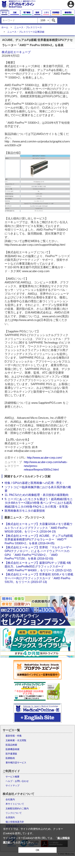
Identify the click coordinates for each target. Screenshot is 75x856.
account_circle (71, 4)
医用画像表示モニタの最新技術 (25, 510)
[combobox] (19, 20)
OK (37, 850)
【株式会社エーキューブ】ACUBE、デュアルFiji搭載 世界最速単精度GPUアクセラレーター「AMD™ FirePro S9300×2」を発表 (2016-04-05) (39, 539)
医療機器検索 (12, 749)
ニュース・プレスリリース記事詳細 (25, 31)
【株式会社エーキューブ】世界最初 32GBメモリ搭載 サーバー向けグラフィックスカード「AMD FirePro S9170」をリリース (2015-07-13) (39, 578)
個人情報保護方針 (15, 821)
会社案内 (10, 799)
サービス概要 (12, 776)
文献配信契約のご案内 (17, 808)
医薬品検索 (11, 744)
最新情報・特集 (14, 735)
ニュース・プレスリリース (28, 27)
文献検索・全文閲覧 (16, 740)
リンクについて (14, 813)
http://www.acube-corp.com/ (44, 457)
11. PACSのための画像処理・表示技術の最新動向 (37, 494)
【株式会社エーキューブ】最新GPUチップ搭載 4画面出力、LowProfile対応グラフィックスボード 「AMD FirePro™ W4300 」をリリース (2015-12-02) (38, 566)
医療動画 (10, 758)
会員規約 (10, 817)
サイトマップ (12, 785)
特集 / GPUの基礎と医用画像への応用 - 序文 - (34, 482)
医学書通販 (11, 753)
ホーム (4, 27)
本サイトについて (15, 804)
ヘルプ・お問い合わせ (17, 781)
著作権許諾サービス (16, 762)
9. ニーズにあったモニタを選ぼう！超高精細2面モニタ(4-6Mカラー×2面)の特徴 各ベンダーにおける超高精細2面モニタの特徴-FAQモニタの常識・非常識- (39, 502)
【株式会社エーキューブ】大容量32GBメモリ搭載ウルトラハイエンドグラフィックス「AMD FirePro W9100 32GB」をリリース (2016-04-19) (38, 527)
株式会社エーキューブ (16, 52)
